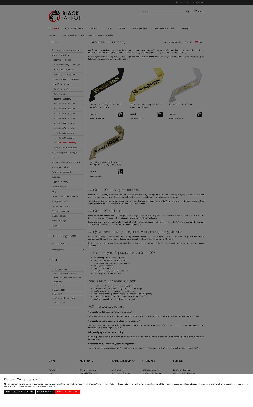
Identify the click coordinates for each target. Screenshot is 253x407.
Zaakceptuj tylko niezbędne (20, 392)
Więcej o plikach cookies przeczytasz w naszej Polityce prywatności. (30, 386)
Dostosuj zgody (45, 392)
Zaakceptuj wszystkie (68, 392)
